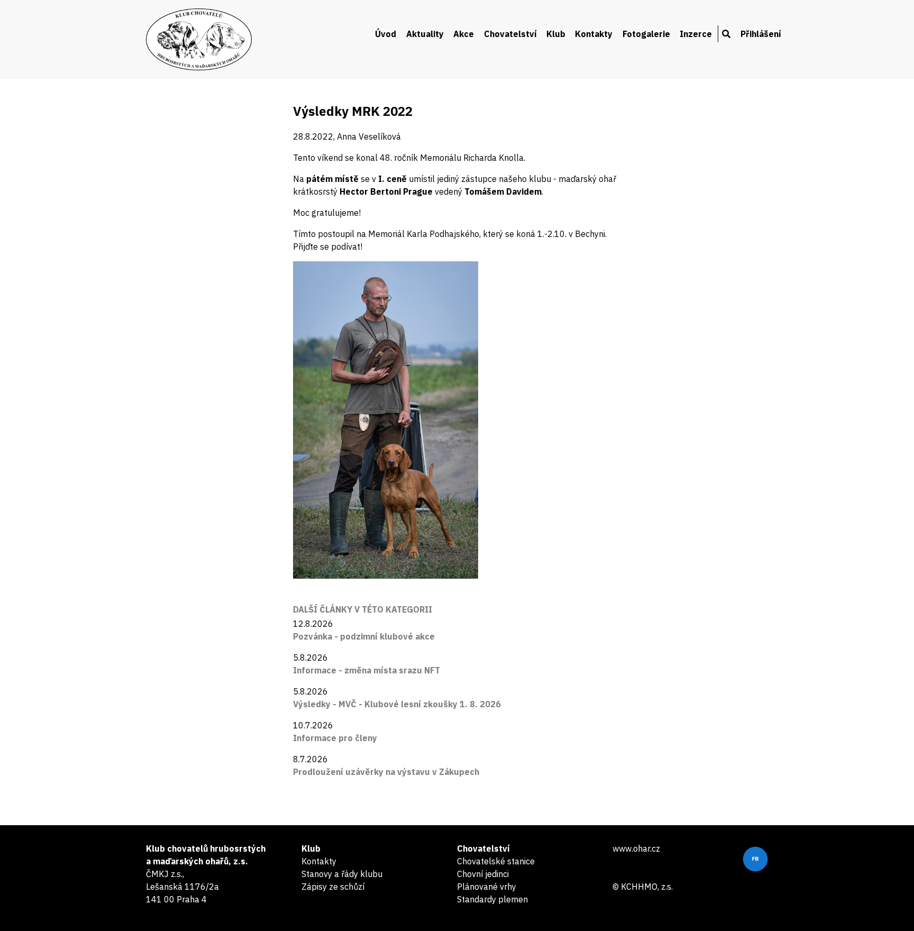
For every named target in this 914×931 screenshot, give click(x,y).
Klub (555, 34)
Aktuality (425, 34)
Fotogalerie (646, 34)
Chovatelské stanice (496, 861)
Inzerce (696, 34)
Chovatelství (510, 34)
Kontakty (594, 34)
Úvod (385, 34)
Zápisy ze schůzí (332, 886)
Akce (463, 34)
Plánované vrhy (486, 886)
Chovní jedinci (483, 874)
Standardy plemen (492, 899)
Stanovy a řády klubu (341, 874)
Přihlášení (761, 34)
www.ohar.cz (636, 848)
